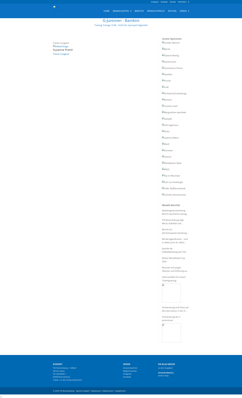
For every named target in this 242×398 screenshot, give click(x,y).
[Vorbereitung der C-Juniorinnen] (171, 332)
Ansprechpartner (130, 368)
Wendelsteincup (156, 11)
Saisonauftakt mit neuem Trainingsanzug (174, 279)
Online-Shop (163, 375)
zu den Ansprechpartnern (71, 380)
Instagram (155, 2)
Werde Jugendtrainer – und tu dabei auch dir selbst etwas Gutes (175, 241)
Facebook (164, 2)
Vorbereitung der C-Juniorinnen (171, 318)
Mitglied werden (130, 371)
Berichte (139, 11)
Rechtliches (182, 2)
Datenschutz (108, 391)
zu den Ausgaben (165, 368)
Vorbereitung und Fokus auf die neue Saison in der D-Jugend (175, 309)
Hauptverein (120, 391)
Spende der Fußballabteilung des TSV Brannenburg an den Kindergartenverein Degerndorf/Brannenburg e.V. (174, 250)
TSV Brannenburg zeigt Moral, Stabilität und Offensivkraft (173, 222)
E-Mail (55, 380)
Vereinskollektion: (166, 373)
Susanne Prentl (63, 50)
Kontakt (173, 2)
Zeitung (172, 11)
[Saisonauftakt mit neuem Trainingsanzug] (171, 293)
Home (107, 11)
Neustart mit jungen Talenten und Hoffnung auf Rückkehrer (174, 269)
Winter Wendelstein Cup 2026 (173, 260)
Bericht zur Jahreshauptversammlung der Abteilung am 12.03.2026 (175, 231)
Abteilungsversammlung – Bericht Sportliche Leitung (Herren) (174, 212)
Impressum (96, 391)
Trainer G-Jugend (61, 54)
